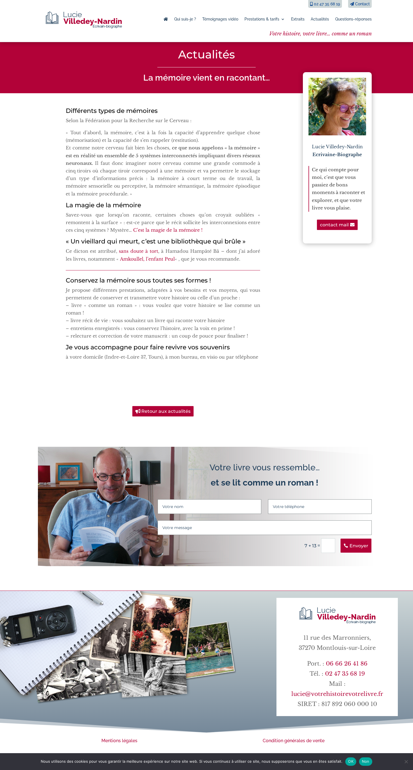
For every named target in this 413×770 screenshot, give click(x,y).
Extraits (298, 19)
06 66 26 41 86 (346, 663)
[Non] (406, 761)
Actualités (320, 19)
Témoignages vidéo (220, 19)
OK (350, 761)
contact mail (334, 224)
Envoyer (359, 545)
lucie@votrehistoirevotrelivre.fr (337, 694)
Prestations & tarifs (261, 19)
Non (365, 761)
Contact (362, 4)
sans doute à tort (138, 251)
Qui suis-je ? (185, 19)
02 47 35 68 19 (326, 4)
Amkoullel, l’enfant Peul (147, 259)
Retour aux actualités (165, 411)
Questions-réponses (353, 19)
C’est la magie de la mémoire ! (168, 230)
